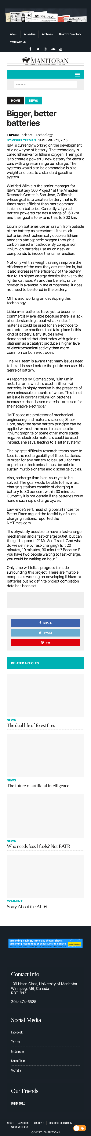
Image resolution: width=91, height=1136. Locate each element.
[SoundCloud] (53, 48)
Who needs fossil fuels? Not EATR (38, 846)
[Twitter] (37, 48)
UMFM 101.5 (18, 1103)
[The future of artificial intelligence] (45, 755)
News (11, 720)
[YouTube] (60, 48)
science (27, 135)
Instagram (17, 1051)
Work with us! (18, 41)
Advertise (29, 34)
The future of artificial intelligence (38, 785)
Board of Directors (70, 34)
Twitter (15, 1041)
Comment (14, 901)
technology (44, 135)
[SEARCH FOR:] (45, 83)
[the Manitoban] (45, 61)
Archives (47, 34)
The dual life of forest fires (31, 725)
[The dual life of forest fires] (45, 695)
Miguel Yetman (23, 140)
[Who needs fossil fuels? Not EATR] (45, 816)
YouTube (16, 1070)
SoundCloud (18, 1060)
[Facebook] (30, 48)
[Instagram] (45, 48)
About (13, 34)
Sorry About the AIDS (27, 906)
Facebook (17, 1032)
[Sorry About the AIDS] (45, 876)
